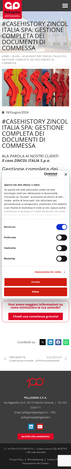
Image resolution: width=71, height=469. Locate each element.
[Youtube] (40, 427)
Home (6, 56)
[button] (43, 342)
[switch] (61, 238)
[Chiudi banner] (65, 174)
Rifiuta (35, 292)
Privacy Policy (16, 459)
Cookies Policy (54, 459)
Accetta (35, 282)
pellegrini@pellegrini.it (35, 412)
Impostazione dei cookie (48, 272)
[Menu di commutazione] (65, 6)
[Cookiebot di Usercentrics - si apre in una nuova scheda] (42, 174)
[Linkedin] (31, 427)
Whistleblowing (35, 459)
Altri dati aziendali (36, 452)
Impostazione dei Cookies (35, 463)
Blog (16, 56)
